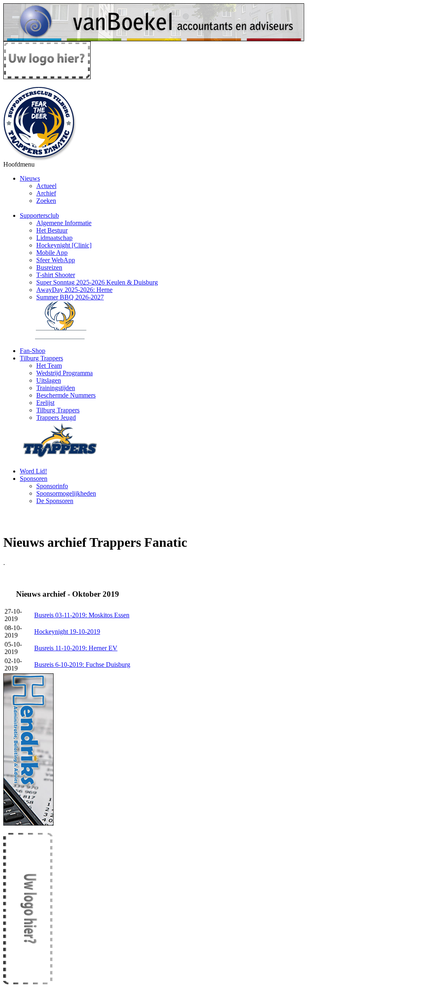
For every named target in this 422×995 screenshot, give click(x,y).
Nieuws (30, 178)
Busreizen (49, 267)
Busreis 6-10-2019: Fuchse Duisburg (82, 664)
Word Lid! (33, 471)
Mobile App (52, 252)
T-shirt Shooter (55, 274)
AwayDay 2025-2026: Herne (74, 289)
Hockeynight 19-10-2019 (67, 631)
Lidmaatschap (54, 237)
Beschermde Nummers (66, 395)
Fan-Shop (32, 350)
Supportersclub (39, 215)
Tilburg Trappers (41, 358)
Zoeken (46, 200)
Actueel (46, 185)
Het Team (49, 365)
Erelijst (45, 402)
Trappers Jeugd (56, 417)
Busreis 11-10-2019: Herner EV (75, 648)
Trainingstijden (55, 387)
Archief (46, 193)
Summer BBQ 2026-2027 (70, 297)
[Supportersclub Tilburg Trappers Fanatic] (40, 158)
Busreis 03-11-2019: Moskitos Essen (81, 615)
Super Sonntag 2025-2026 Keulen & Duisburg (97, 282)
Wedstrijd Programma (64, 372)
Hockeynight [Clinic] (63, 245)
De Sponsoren (54, 500)
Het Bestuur (52, 230)
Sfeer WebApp (55, 259)
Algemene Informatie (63, 222)
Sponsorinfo (52, 485)
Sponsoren (33, 478)
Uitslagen (48, 380)
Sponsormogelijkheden (66, 493)
